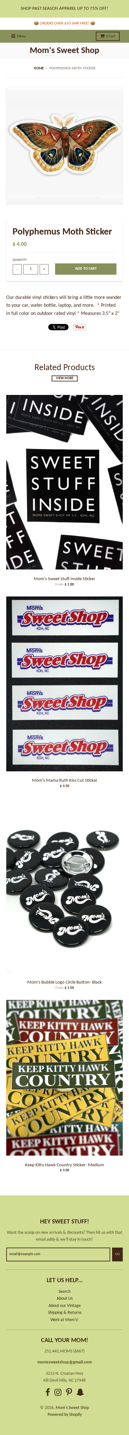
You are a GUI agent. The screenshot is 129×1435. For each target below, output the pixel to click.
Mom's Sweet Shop (64, 50)
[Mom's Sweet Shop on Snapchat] (80, 1393)
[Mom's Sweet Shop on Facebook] (47, 1393)
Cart (110, 36)
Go (117, 1254)
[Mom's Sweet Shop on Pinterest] (69, 1393)
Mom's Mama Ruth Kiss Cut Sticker (64, 780)
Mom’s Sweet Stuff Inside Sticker (64, 579)
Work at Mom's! (64, 1320)
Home (39, 68)
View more (64, 378)
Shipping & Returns (64, 1312)
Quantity (20, 260)
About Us (65, 1298)
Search (64, 1291)
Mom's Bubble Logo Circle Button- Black (64, 982)
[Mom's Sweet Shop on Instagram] (58, 1393)
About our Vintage (65, 1305)
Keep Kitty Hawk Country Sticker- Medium (64, 1165)
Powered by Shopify (65, 1414)
